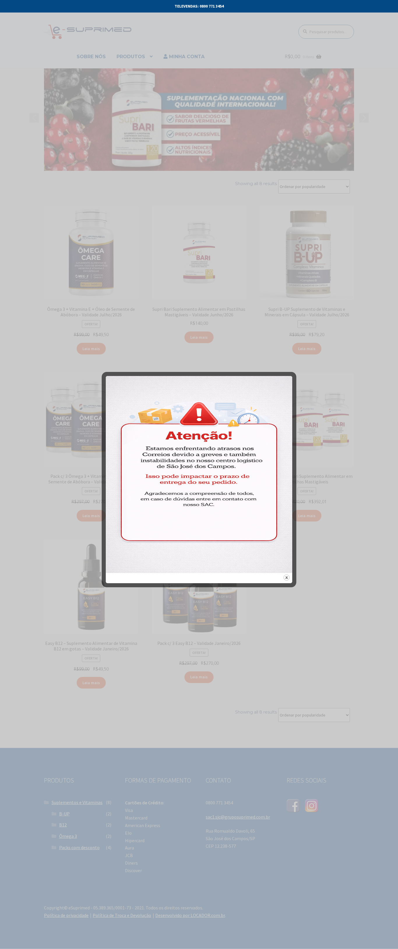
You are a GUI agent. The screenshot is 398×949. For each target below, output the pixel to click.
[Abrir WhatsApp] (382, 934)
